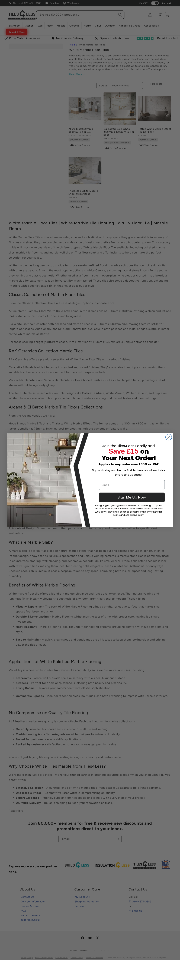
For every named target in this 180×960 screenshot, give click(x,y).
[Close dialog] (169, 437)
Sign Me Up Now (132, 497)
